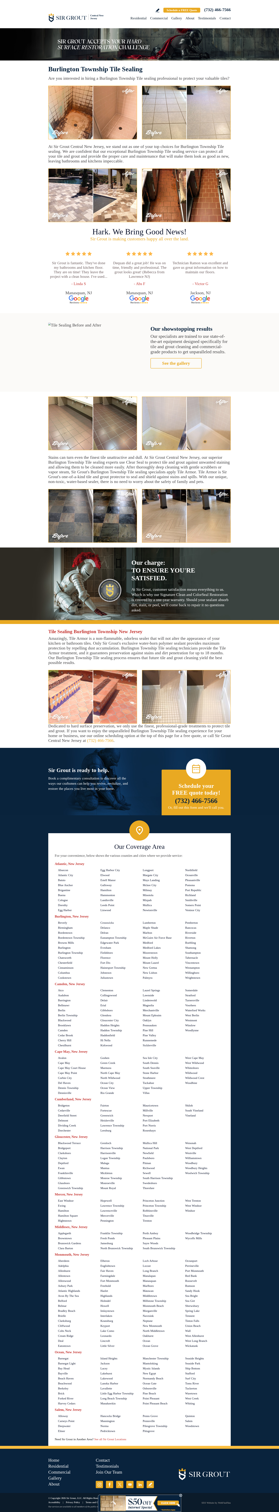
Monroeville (107, 1183)
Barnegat (63, 1358)
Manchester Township (156, 1358)
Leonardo (106, 1335)
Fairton (104, 1105)
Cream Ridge (65, 1335)
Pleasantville (192, 880)
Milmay (147, 890)
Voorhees (190, 1005)
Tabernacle (191, 957)
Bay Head (64, 1368)
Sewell (147, 1173)
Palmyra (147, 977)
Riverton (190, 937)
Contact (225, 18)
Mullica (147, 905)
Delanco (105, 927)
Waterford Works (195, 1010)
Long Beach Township (113, 1398)
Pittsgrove (149, 1431)
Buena (61, 895)
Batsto (61, 880)
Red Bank (191, 1275)
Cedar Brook (65, 1035)
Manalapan (149, 1275)
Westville (190, 1153)
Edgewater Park (109, 942)
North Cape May (110, 1073)
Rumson (190, 1285)
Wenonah (190, 1143)
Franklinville (65, 1173)
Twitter (119, 1484)
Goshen (104, 1058)
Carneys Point (66, 1421)
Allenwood (64, 1280)
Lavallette (106, 1388)
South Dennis (151, 1063)
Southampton (193, 952)
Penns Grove (150, 1416)
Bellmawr (63, 1005)
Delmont (63, 1120)
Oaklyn (147, 1020)
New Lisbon (150, 972)
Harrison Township (111, 1148)
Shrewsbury (192, 1305)
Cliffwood (64, 1325)
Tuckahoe (148, 1083)
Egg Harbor (65, 910)
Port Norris (149, 1125)
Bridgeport (64, 1148)
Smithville (191, 900)
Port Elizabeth (151, 1120)
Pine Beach (149, 1393)
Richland (190, 895)
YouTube (130, 1484)
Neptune (148, 1320)
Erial (103, 1005)
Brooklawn (64, 1025)
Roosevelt (191, 1280)
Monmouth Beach (153, 1305)
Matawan (148, 1290)
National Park (151, 1148)
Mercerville (107, 1215)
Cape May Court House (72, 1068)
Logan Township (110, 1158)
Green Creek (107, 1063)
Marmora (105, 1068)
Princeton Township (154, 1205)
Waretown (191, 1393)
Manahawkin (108, 1403)
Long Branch (150, 1270)
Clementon (106, 990)
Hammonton (107, 895)
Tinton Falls (192, 1320)
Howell (104, 1305)
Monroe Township (111, 1178)
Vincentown (192, 962)
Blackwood (64, 1020)
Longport (148, 870)
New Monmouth (152, 1325)
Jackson (105, 1363)
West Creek (192, 1398)
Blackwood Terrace (69, 1143)
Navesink (148, 1315)
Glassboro (64, 1183)
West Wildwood (194, 1063)
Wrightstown (192, 977)
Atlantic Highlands (69, 1290)
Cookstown (64, 977)
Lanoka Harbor (109, 1383)
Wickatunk (191, 1345)
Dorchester (64, 1130)
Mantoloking (150, 1363)
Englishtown (107, 1265)
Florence (105, 957)
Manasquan (149, 1280)
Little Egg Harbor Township (117, 1393)
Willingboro (192, 972)
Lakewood (106, 1378)
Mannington (107, 1421)
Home (53, 1460)
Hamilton (105, 890)
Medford (148, 942)
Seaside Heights (194, 1358)
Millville (148, 1110)
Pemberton (191, 922)
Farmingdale (107, 1275)
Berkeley (63, 1388)
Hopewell (106, 1200)
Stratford (190, 995)
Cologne (63, 900)
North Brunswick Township (116, 1248)
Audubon (63, 995)
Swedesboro (150, 1183)
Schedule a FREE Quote (182, 10)
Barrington (64, 1000)
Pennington (107, 1220)
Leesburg (105, 1130)
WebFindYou (224, 1503)
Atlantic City (65, 875)
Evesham (105, 947)
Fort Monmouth (109, 1280)
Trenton (147, 1220)
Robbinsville (150, 1210)
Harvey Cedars (66, 1403)
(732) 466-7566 (217, 9)
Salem (188, 1421)
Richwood (149, 1168)
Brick (61, 1393)
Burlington (64, 947)
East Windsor (66, 1200)
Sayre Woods (150, 1243)
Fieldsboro (106, 952)
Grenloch (105, 1143)
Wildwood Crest (194, 1078)
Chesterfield (65, 962)
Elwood (104, 875)
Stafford (190, 1373)
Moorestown (150, 952)
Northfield (191, 870)
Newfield (148, 1153)
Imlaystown (107, 1310)
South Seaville (151, 1068)
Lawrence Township (112, 1125)
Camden (63, 1030)
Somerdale (191, 990)
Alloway (63, 1416)
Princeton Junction (154, 1200)
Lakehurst (106, 1373)
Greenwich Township (70, 1188)
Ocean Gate (149, 1383)
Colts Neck (64, 1330)
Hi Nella (105, 1040)
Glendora (105, 1015)
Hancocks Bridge (110, 1416)
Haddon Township (111, 1030)
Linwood (105, 910)
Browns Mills (66, 942)
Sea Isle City (150, 1058)
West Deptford (193, 1148)
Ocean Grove (150, 1345)
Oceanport (191, 1260)
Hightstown (65, 1220)
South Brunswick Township (159, 1248)
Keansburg (106, 1320)
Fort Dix (105, 962)
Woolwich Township (197, 1173)
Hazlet (104, 1290)
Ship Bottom (192, 1368)
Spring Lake (192, 1310)
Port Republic (193, 890)
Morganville (150, 1310)
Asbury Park (65, 1285)
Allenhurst (64, 1270)
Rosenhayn (149, 1130)
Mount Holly (150, 957)
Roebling (190, 942)
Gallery (176, 18)
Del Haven (64, 1083)
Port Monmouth (194, 1270)
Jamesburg (106, 1243)
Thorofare (148, 1188)
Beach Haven (66, 1378)
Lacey (104, 1368)
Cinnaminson (65, 967)
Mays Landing (151, 880)
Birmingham (65, 927)
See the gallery (176, 363)
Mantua (104, 1168)
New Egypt (149, 1373)
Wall (188, 1330)
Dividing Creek (67, 1125)
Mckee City (149, 885)
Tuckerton (191, 1388)
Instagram (99, 1484)
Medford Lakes (152, 947)
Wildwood (191, 1073)
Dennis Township (68, 1088)
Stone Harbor (150, 1073)
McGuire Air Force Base (157, 937)
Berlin (61, 1010)
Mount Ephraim (152, 1015)
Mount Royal (108, 1188)
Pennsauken (150, 1025)
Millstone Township (154, 1300)
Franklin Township (111, 1233)
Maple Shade (150, 927)
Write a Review (157, 10)
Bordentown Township (71, 937)
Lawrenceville (108, 1210)
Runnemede (150, 1040)
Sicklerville (149, 1045)
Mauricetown (150, 1105)
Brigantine (64, 890)
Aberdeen (63, 1260)
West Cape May (194, 1058)
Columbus (64, 972)
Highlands (106, 1295)
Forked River (65, 1398)
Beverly (62, 922)
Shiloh (189, 1105)
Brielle (62, 1315)
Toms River (192, 1383)
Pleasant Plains (151, 1238)
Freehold (105, 1285)
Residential (138, 18)
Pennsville (149, 1421)
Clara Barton (65, 1248)
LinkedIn (140, 1484)
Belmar (62, 1305)
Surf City (190, 1378)
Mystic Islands (151, 1368)
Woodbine (191, 1083)
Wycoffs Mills (193, 1238)
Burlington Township (70, 952)
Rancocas (190, 927)
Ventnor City (192, 910)
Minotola (148, 895)
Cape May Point (67, 1073)
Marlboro (148, 1285)
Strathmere (149, 1078)
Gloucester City (109, 1020)
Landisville (107, 900)
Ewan (61, 1168)
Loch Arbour (150, 1260)
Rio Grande (107, 1093)
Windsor (190, 1210)
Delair (104, 1000)
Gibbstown (64, 1178)
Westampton (192, 967)
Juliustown (106, 977)
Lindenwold (150, 1000)
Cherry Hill (64, 1040)
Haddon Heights (109, 1025)
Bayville (63, 1373)
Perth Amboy (150, 1233)
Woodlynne (192, 1030)
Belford (62, 1300)
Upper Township (152, 1088)
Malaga (104, 1163)
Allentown (64, 1275)
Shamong (190, 947)
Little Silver (107, 1345)
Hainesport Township (112, 967)
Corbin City (65, 1078)
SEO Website (208, 1503)
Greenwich (106, 1115)
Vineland (190, 1115)
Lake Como (107, 1330)
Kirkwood (106, 1045)
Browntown (65, 1238)
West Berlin (192, 1015)
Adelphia (63, 1265)
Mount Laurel (151, 962)
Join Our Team (109, 1472)
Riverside (190, 932)
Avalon (62, 1058)
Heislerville (107, 1120)
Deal (60, 1340)
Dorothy (63, 905)
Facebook (109, 1484)
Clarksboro (64, 1153)
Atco (61, 990)
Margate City (150, 875)
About (190, 18)
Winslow (190, 1025)
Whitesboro (192, 1068)
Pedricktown (107, 1431)
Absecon (63, 870)
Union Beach (193, 1325)
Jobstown (105, 972)
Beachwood (65, 1383)
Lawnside (148, 995)
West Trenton (193, 1200)
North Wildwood (110, 1078)
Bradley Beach (66, 1310)
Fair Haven (107, 1270)
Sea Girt (190, 1300)
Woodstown (192, 1426)
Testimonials (207, 18)
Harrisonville (108, 1153)
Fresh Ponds (107, 1238)
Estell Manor (108, 880)
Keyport (105, 1325)
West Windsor (193, 1205)
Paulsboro (148, 1158)
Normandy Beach (153, 1378)
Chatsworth (64, 957)
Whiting (190, 1403)
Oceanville (191, 875)
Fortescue (106, 1110)
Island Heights (108, 1358)
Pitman (147, 1163)
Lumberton (149, 922)
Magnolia (148, 1005)
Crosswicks (107, 922)
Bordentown (65, 932)
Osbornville (149, 1388)
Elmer (61, 1431)
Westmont (191, 1020)
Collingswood (108, 995)
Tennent (190, 1315)
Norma (104, 1426)
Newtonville (150, 910)
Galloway (106, 885)
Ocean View (107, 1088)
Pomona (190, 885)
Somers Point (193, 905)
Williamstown (193, 1158)
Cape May (64, 1063)
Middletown (150, 1295)
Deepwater (64, 1426)
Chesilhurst (64, 1045)
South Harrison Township (158, 1178)
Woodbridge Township (198, 1233)
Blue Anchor (65, 885)
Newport (148, 1115)
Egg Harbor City (110, 870)
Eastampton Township (113, 937)
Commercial (159, 18)
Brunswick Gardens (69, 1243)
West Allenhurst (194, 1335)
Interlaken (106, 1315)
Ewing (62, 1205)
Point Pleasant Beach (155, 1403)
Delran (104, 932)
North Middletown (154, 1330)
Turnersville (192, 1000)
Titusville (148, 1215)
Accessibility (54, 1502)
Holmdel (105, 1300)
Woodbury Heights (196, 1168)
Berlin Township (68, 1015)
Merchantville (151, 1010)
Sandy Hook (192, 1290)
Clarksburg (64, 1320)
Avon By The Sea (68, 1295)
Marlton (147, 932)
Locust (147, 1265)
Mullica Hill (150, 1143)
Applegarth (64, 1233)
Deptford (63, 1163)
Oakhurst (148, 1335)
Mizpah (147, 900)
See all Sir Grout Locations (110, 1439)
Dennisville (64, 1093)
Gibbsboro (106, 1010)
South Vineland (194, 1110)
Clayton (62, 1158)
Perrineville (192, 1265)
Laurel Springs (151, 990)
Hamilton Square (68, 1215)
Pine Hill (148, 1030)
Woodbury (191, 1163)
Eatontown (64, 1345)
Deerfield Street (67, 1115)
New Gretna (150, 967)
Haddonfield (107, 1035)
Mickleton (106, 1173)
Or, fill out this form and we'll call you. (196, 807)
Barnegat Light (67, 1363)
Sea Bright (191, 1295)
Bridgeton (64, 1105)
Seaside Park (192, 1363)
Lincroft (105, 1340)
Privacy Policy (73, 1502)
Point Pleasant (151, 1398)
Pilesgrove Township (155, 1426)
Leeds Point (107, 905)
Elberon (105, 1260)
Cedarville (64, 1110)
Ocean (146, 1340)
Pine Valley (149, 1035)
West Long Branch (196, 1340)
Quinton (190, 1416)
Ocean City (107, 1083)
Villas (146, 1093)
